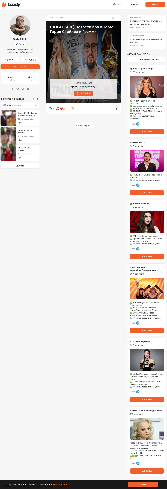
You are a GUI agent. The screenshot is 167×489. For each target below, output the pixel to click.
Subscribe (147, 132)
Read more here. (60, 484)
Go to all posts (85, 126)
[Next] (38, 99)
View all (20, 166)
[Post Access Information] (112, 18)
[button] (11, 4)
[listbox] (116, 4)
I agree (142, 484)
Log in (155, 5)
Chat (11, 60)
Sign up (134, 5)
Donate (32, 60)
